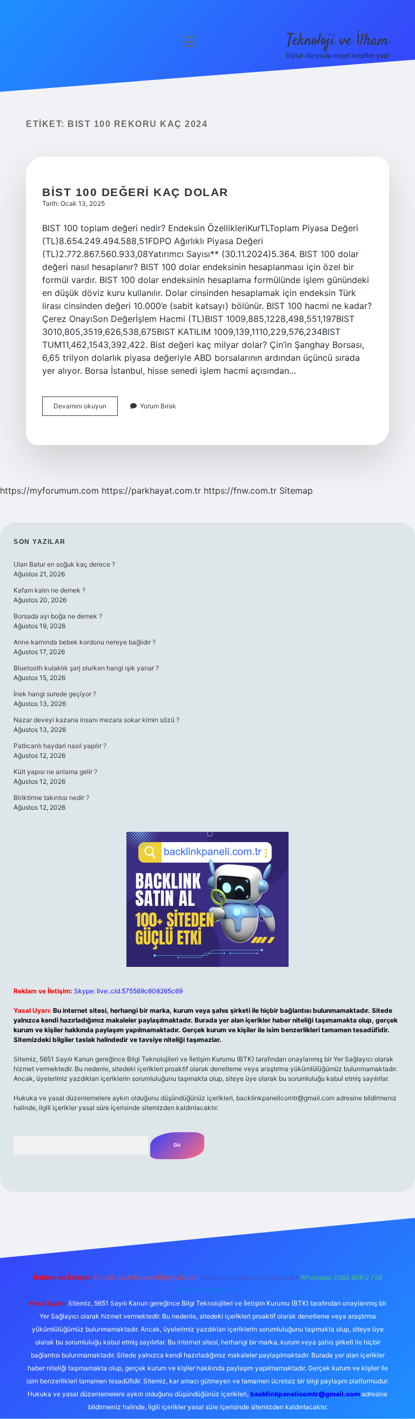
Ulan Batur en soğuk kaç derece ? (64, 564)
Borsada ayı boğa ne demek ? (58, 616)
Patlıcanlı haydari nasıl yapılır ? (60, 746)
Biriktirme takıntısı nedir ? (51, 797)
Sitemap (296, 490)
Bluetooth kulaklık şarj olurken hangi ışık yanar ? (86, 668)
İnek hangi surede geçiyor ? (55, 694)
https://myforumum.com (49, 490)
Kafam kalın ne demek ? (49, 590)
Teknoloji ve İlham (337, 41)
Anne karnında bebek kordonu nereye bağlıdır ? (85, 642)
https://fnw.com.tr (240, 490)
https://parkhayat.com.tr (151, 490)
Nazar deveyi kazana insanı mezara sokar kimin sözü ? (96, 720)
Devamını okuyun (85, 408)
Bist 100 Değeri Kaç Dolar (135, 192)
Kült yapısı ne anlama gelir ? (55, 772)
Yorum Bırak (158, 406)
